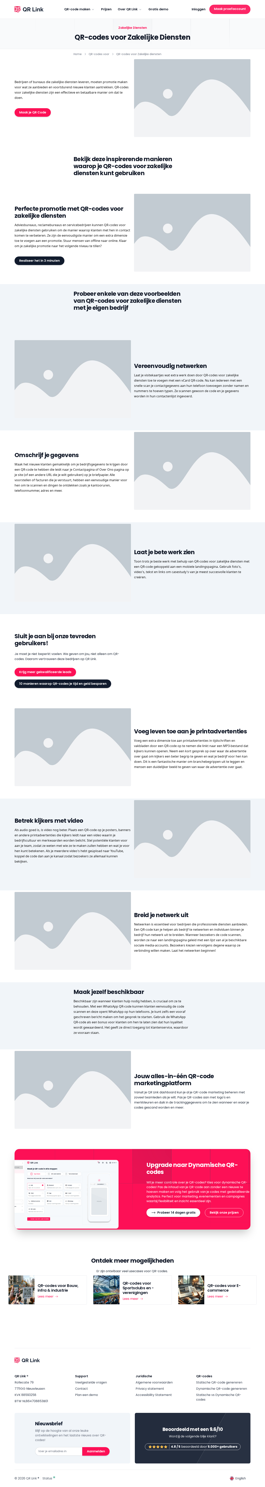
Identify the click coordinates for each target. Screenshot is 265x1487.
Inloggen (198, 9)
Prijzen (106, 9)
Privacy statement (150, 1388)
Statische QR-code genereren (219, 1382)
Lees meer (46, 1296)
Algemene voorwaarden (154, 1382)
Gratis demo (158, 9)
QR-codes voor (99, 54)
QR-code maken (77, 9)
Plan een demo (86, 1395)
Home (78, 54)
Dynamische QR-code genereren (221, 1388)
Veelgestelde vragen (91, 1382)
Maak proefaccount (230, 9)
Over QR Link (128, 9)
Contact (81, 1388)
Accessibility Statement (154, 1395)
